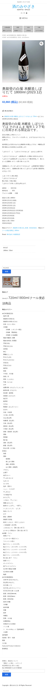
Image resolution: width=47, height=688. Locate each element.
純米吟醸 (6, 607)
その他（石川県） (9, 415)
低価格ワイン (17, 30)
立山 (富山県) (7, 418)
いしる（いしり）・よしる (11, 508)
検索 (6, 271)
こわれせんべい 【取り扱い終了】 (14, 528)
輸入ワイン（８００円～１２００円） (15, 547)
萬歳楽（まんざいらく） (11, 407)
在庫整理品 (6, 621)
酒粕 (4, 456)
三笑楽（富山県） (9, 429)
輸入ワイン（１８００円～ (11, 555)
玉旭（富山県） (8, 423)
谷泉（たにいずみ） (9, 324)
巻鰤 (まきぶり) (8, 503)
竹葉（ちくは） (8, 382)
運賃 (3, 640)
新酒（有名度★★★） (10, 593)
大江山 (5, 404)
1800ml (16, 230)
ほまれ (5, 409)
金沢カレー (6, 475)
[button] (41, 44)
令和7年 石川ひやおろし (11, 580)
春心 (4, 352)
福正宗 (5, 398)
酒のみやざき (23, 6)
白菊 (39, 27)
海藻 (4, 453)
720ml (13, 297)
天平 (4, 385)
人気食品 (28, 30)
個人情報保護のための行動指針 (12, 668)
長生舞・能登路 (8, 393)
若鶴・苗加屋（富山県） (11, 432)
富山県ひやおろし (9, 582)
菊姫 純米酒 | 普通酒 (9, 341)
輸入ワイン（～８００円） (11, 544)
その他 (4, 643)
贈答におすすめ (7, 30)
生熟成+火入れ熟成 (9, 624)
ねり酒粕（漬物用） (11, 467)
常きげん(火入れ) (8, 360)
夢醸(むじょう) (8, 354)
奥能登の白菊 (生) (22, 35)
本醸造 (5, 616)
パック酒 (6, 626)
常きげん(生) (7, 357)
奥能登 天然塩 (7, 519)
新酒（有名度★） (9, 599)
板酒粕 (7, 459)
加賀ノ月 (6, 376)
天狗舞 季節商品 (10, 332)
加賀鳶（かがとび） (9, 396)
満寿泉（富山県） (9, 426)
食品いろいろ (7, 511)
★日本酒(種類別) (12, 37)
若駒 (4, 434)
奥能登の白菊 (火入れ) (10, 321)
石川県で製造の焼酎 (9, 569)
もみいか (6, 481)
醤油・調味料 (7, 517)
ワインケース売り (9, 541)
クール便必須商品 (8, 230)
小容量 (5, 632)
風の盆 (5, 440)
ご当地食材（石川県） (10, 525)
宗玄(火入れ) (8, 365)
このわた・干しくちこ (10, 500)
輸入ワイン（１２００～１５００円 (14, 549)
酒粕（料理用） (10, 464)
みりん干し (6, 497)
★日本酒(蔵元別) (11, 35)
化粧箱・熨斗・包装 (8, 638)
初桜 (4, 371)
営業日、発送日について (10, 661)
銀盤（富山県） (8, 445)
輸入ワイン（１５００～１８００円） (15, 552)
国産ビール (6, 536)
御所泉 (5, 368)
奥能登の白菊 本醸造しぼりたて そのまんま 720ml (20, 116)
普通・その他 (7, 618)
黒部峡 (5, 437)
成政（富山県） (8, 443)
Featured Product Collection (11, 646)
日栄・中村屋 (7, 412)
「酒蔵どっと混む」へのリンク (12, 663)
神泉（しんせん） (9, 379)
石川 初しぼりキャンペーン (12, 588)
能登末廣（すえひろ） (10, 390)
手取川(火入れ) (8, 346)
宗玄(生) (5, 363)
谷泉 (28, 27)
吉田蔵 (5, 349)
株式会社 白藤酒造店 (13, 234)
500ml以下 (5, 298)
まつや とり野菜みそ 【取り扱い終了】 (15, 530)
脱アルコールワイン (9, 566)
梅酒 (4, 574)
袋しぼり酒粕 (9, 461)
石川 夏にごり (7, 585)
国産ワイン (6, 561)
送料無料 (5, 635)
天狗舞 (5, 327)
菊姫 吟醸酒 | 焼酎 (9, 338)
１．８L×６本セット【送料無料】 (14, 629)
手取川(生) (6, 343)
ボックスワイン (8, 563)
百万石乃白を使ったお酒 (11, 591)
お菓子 (5, 472)
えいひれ (6, 484)
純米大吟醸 (6, 602)
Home (4, 35)
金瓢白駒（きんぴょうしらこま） (14, 387)
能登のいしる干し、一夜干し (12, 506)
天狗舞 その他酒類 (10, 335)
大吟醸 (5, 604)
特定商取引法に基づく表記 (10, 665)
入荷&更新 (7, 27)
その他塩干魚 (7, 495)
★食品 (4, 451)
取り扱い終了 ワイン (10, 558)
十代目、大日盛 (8, 374)
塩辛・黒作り (7, 486)
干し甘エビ (6, 492)
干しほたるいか (8, 478)
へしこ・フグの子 (9, 489)
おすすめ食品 (39, 30)
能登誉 (5, 401)
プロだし (6, 470)
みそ (4, 514)
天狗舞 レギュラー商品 (12, 329)
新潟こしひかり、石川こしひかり (14, 522)
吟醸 (4, 610)
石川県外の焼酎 (8, 572)
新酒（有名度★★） (24, 37)
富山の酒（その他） (9, 448)
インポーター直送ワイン (11, 538)
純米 (4, 613)
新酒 (18, 27)
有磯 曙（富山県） (9, 421)
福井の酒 (6, 316)
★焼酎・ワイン (7, 533)
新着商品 (5, 649)
